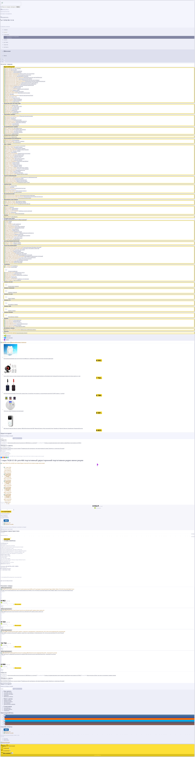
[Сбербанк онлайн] (8, 524)
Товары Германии (9, 288)
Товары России (8, 294)
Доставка (6, 42)
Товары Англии (8, 282)
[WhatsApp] (6, 457)
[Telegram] (8, 457)
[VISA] (6, 521)
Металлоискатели (9, 193)
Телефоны (7, 264)
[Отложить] (2, 607)
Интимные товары (9, 328)
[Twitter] (4, 721)
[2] (3, 504)
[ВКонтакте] (1, 457)
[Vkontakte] (4, 715)
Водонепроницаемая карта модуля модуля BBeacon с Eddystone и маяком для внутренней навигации (28, 358)
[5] (7, 504)
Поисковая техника (9, 114)
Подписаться (17, 438)
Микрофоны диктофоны (11, 199)
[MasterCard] (7, 523)
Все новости (4, 441)
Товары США (7, 306)
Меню (5, 55)
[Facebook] (4, 717)
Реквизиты (9, 38)
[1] (1, 504)
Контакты (6, 47)
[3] (4, 504)
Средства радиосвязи (10, 245)
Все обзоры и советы (6, 447)
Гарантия (6, 44)
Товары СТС (7, 300)
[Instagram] (4, 724)
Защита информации (10, 175)
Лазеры (6, 318)
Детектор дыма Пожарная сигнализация (13, 411)
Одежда (6, 331)
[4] (6, 504)
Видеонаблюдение (9, 67)
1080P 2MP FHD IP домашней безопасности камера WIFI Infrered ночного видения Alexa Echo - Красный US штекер (28, 654)
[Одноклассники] (3, 457)
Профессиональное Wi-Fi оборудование (15, 219)
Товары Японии (8, 312)
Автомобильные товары (11, 126)
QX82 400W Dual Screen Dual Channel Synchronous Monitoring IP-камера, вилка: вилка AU (22, 611)
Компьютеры (7, 184)
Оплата (5, 39)
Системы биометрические (11, 241)
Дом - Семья (7, 144)
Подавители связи (9, 218)
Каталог (6, 32)
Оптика (6, 205)
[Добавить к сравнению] (2, 606)
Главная (5, 29)
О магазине (6, 34)
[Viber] (4, 457)
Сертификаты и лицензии (13, 36)
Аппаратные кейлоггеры (11, 135)
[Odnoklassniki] (4, 719)
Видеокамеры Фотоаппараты (12, 138)
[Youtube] (4, 722)
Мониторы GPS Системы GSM (12, 103)
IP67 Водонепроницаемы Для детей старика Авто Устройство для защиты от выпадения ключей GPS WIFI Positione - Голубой (34, 393)
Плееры (6, 215)
